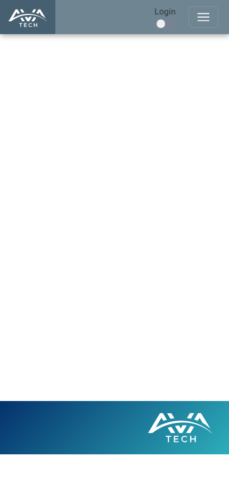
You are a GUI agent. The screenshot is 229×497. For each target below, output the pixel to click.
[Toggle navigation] (203, 17)
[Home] (27, 17)
